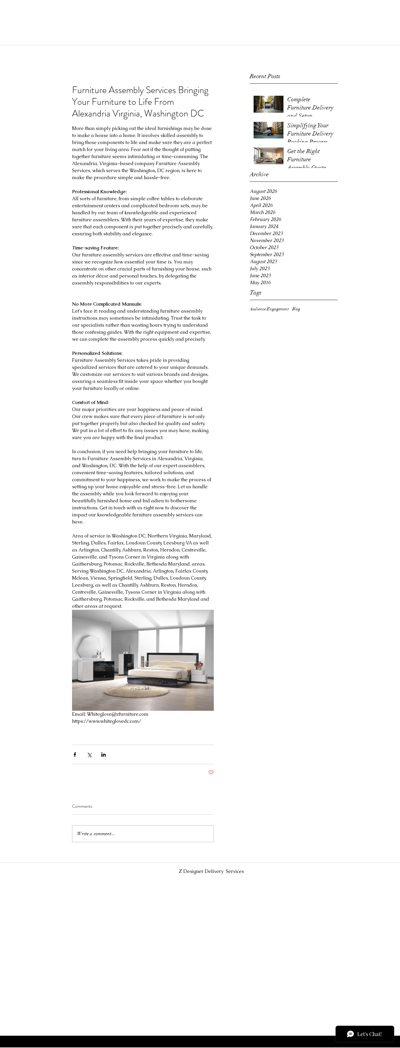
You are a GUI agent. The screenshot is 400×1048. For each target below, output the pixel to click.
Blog (296, 308)
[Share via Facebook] (75, 754)
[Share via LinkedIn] (103, 754)
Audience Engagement (269, 308)
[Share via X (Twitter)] (89, 754)
